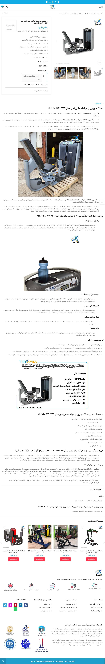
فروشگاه (47, 604)
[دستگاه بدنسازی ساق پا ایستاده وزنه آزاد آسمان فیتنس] (92, 537)
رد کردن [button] (3, 661)
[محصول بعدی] (3, 13)
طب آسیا (91, 458)
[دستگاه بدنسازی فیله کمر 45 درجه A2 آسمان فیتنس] (40, 537)
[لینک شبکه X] (55, 1)
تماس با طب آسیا (95, 604)
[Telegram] (5, 605)
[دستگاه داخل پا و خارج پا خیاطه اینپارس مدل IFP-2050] (14, 537)
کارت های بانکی (45, 611)
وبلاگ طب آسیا (95, 611)
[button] (101, 41)
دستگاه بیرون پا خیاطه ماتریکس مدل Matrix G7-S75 (83, 113)
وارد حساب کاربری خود (83, 511)
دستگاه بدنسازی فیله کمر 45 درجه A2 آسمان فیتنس (39, 552)
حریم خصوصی (70, 604)
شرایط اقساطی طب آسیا (67, 607)
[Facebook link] (58, 1)
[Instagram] (10, 605)
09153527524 (42, 61)
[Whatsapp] (15, 609)
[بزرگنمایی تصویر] (99, 62)
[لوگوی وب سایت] (52, 7)
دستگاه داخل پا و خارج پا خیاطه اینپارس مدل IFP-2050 (13, 552)
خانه (102, 13)
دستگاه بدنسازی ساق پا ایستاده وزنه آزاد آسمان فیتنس (91, 552)
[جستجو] (7, 7)
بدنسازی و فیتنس (94, 13)
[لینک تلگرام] (46, 1)
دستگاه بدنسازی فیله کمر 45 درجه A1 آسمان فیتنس (65, 552)
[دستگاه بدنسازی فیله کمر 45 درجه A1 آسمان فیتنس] (66, 537)
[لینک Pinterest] (52, 1)
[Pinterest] (15, 605)
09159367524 (42, 66)
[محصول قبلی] (7, 13)
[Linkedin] (20, 605)
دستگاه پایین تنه (64, 13)
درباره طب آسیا (95, 607)
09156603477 (42, 70)
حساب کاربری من (44, 607)
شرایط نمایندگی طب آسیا (67, 611)
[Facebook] (26, 605)
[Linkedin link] (49, 1)
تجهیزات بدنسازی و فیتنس (78, 13)
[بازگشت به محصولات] (5, 13)
